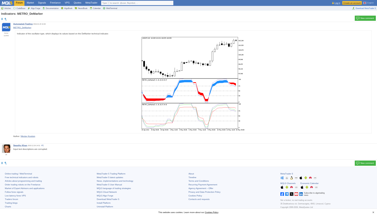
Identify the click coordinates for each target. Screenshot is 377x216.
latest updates (110, 177)
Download (108, 199)
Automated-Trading (23, 24)
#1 (42, 145)
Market (30, 2)
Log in (337, 3)
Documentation (52, 8)
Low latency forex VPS (15, 195)
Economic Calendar (309, 183)
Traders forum (11, 199)
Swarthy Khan (20, 145)
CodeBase (20, 8)
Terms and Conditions (198, 181)
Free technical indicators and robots (21, 177)
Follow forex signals (14, 192)
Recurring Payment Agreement (202, 184)
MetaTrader (91, 2)
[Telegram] (287, 194)
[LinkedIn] (301, 194)
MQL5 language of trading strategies (114, 188)
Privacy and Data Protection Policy (204, 192)
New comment (367, 18)
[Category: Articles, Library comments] (5, 19)
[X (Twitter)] (291, 194)
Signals (42, 2)
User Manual (109, 184)
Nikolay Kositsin (28, 136)
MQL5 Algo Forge (105, 195)
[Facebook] (282, 194)
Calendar (97, 8)
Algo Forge (35, 8)
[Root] (2, 19)
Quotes (77, 2)
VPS (67, 2)
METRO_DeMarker (22, 27)
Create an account (352, 3)
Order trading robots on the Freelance (22, 184)
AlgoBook (68, 8)
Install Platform (104, 203)
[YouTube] (296, 194)
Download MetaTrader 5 (366, 8)
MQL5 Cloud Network (107, 192)
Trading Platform (111, 174)
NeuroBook (82, 8)
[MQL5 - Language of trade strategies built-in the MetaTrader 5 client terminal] (7, 3)
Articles (7, 8)
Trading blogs (11, 203)
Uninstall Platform (105, 206)
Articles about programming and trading (23, 181)
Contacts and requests (199, 199)
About (191, 174)
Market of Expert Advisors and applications (24, 188)
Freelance (55, 2)
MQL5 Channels (288, 183)
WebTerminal (111, 8)
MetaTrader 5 (286, 174)
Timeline (192, 177)
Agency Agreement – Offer (200, 188)
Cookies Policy (195, 195)
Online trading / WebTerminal (18, 174)
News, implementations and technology (115, 181)
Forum (19, 2)
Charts (8, 206)
